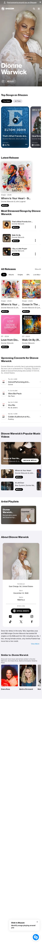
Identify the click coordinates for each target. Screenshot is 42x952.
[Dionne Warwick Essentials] (18, 515)
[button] (40, 2)
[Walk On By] (19, 238)
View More (35, 644)
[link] (30, 460)
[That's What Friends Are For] (19, 224)
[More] (35, 227)
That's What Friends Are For (23, 222)
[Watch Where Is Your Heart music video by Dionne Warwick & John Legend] (21, 449)
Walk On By (16, 235)
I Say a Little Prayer (19, 249)
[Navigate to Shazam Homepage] (7, 8)
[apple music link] (10, 81)
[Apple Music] (5, 205)
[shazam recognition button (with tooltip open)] (36, 937)
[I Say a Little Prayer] (19, 251)
